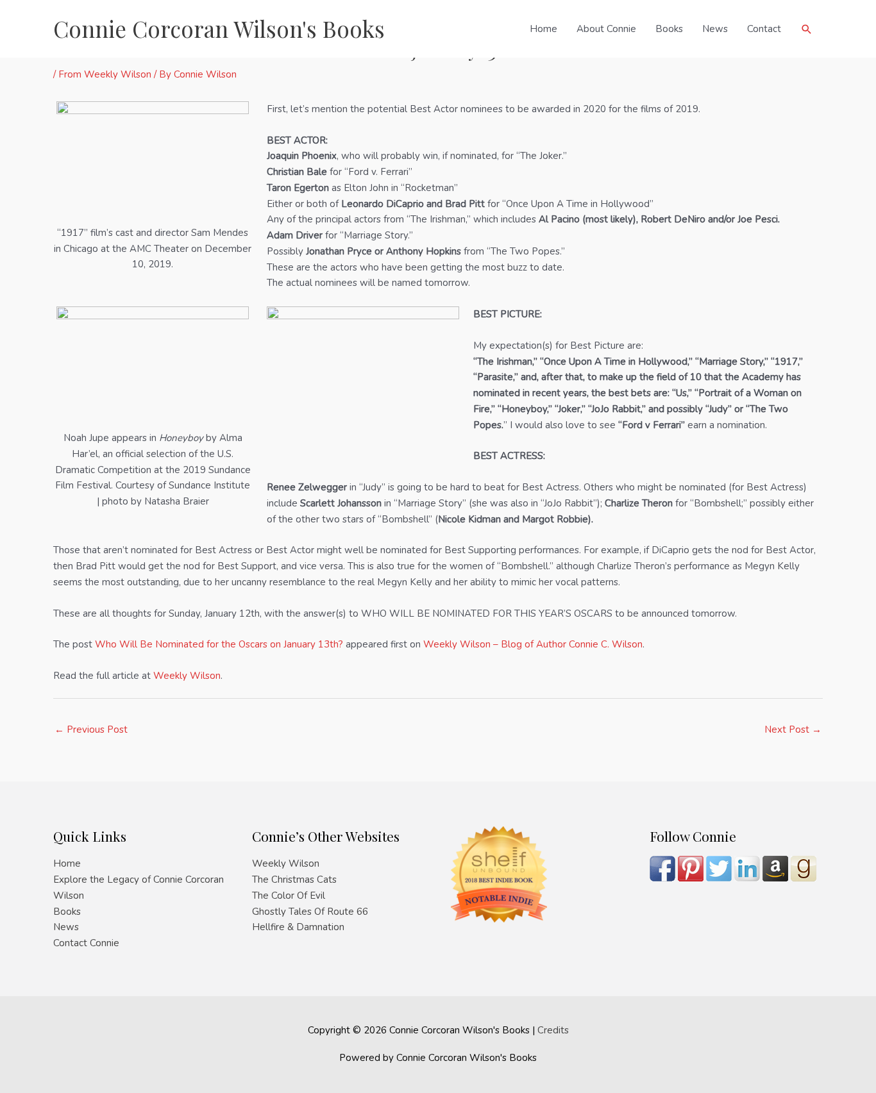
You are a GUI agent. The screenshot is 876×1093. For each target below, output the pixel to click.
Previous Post (91, 729)
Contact (764, 28)
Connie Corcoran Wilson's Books (219, 28)
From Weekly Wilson (104, 74)
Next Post (792, 729)
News (715, 28)
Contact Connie (86, 943)
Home (543, 28)
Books (669, 28)
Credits (553, 1030)
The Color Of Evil (288, 895)
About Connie (606, 28)
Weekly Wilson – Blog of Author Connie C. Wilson (533, 644)
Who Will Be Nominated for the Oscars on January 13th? (219, 644)
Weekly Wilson (187, 675)
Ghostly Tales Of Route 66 (310, 911)
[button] (806, 29)
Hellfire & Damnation (298, 927)
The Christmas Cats (294, 879)
